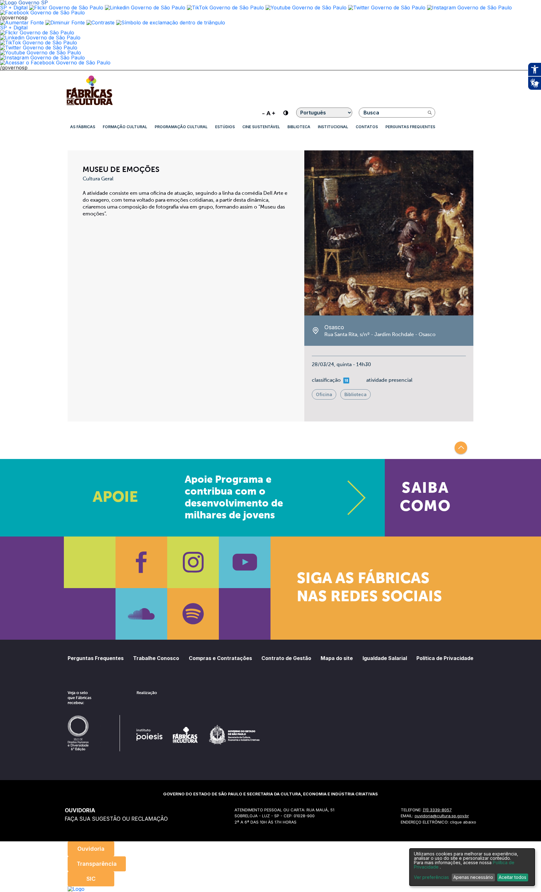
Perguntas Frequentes (410, 126)
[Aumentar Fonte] (22, 22)
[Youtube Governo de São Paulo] (40, 52)
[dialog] (472, 867)
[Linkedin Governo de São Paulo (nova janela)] (145, 7)
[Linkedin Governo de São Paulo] (40, 37)
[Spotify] (193, 614)
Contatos (367, 126)
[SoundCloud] (141, 614)
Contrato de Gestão (286, 658)
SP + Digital (14, 7)
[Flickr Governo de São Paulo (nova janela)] (66, 7)
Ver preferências (431, 877)
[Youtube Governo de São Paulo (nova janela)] (306, 7)
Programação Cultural (181, 126)
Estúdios (225, 126)
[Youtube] (244, 562)
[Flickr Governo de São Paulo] (37, 32)
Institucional (333, 126)
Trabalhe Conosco (156, 658)
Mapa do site (337, 658)
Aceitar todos (512, 877)
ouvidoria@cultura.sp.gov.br (442, 815)
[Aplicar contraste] (100, 22)
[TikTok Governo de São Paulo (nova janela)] (225, 7)
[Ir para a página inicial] (89, 105)
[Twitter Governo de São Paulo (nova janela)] (386, 7)
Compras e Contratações (220, 658)
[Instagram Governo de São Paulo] (469, 7)
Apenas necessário (473, 877)
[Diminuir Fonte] (65, 22)
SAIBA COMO (425, 497)
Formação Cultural (125, 126)
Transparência (97, 863)
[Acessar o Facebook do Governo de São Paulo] (55, 62)
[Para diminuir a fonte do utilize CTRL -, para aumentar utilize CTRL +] (268, 113)
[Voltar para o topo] (461, 447)
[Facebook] (141, 562)
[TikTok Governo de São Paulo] (38, 42)
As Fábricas (82, 126)
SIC (90, 878)
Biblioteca (298, 126)
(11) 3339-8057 (437, 809)
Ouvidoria (91, 848)
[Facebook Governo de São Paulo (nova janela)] (42, 12)
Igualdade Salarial (385, 658)
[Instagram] (193, 562)
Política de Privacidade (444, 658)
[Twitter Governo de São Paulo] (38, 47)
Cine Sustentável (261, 126)
